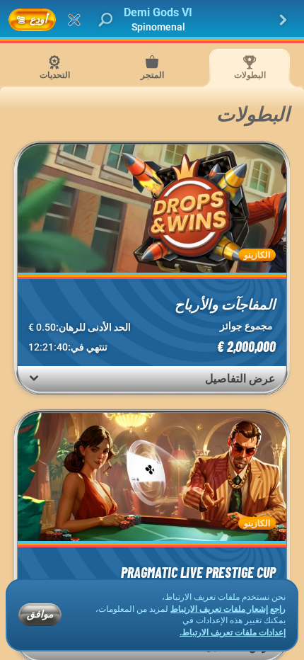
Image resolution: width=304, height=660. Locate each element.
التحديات (55, 75)
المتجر (152, 75)
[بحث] (105, 20)
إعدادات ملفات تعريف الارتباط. (233, 632)
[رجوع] (283, 20)
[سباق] (74, 20)
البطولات (250, 75)
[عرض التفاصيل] (34, 378)
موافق (40, 614)
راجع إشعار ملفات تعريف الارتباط (228, 609)
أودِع (38, 19)
